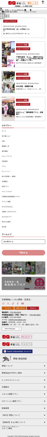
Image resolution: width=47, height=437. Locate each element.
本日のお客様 (6, 221)
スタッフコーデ (7, 156)
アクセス (8, 308)
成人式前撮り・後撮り (9, 176)
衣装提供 (5, 161)
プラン (4, 166)
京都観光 (5, 181)
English (3, 13)
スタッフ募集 (7, 428)
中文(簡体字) (5, 17)
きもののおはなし (7, 206)
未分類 (4, 226)
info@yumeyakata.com (17, 320)
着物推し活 (5, 146)
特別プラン (5, 186)
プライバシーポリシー (10, 427)
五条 (3, 141)
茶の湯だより (6, 136)
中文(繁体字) (5, 15)
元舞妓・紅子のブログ (9, 211)
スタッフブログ (7, 191)
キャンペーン (6, 171)
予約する (23, 252)
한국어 (2, 18)
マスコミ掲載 (6, 201)
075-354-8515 (15, 312)
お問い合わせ (20, 308)
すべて (4, 131)
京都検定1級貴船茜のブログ (11, 196)
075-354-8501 (35, 315)
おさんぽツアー (7, 216)
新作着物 (5, 151)
